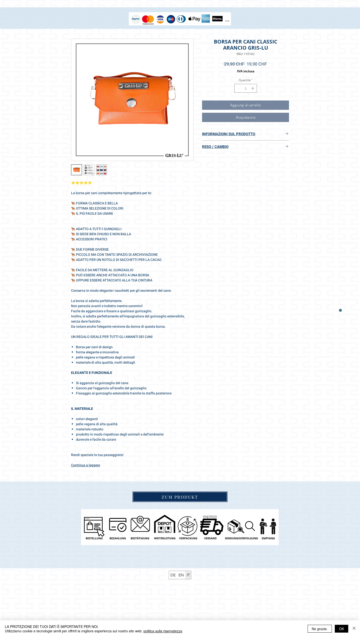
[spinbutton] (245, 88)
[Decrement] (238, 88)
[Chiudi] (354, 628)
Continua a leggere (85, 465)
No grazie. (320, 628)
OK (341, 628)
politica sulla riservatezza (163, 630)
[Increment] (253, 88)
